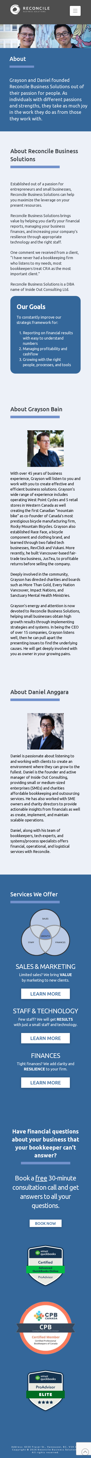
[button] (75, 11)
